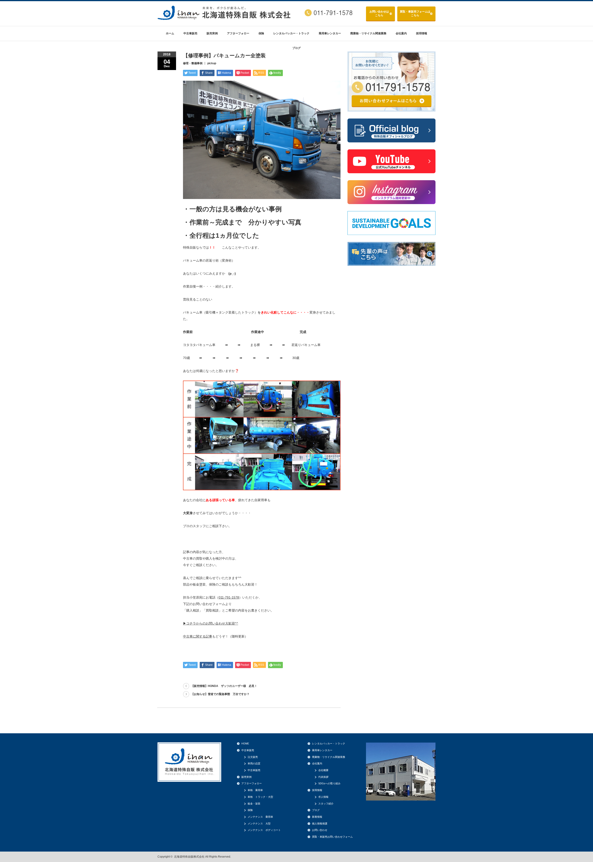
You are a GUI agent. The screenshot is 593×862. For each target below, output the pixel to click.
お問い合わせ (379, 13)
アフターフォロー (238, 33)
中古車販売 (190, 33)
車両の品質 (254, 763)
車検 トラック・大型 (260, 796)
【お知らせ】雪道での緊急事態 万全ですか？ (220, 694)
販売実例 (212, 33)
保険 (261, 33)
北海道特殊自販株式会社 (189, 856)
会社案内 (401, 33)
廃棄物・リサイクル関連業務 (368, 33)
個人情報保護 (319, 823)
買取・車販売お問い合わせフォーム (332, 836)
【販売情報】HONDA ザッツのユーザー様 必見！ (224, 686)
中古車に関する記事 (197, 636)
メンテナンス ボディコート (264, 830)
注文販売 (253, 757)
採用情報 (421, 33)
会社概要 (323, 770)
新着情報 (317, 816)
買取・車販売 (415, 13)
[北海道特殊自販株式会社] (225, 18)
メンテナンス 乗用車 (260, 816)
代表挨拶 (323, 776)
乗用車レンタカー (330, 33)
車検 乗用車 (255, 790)
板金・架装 (254, 803)
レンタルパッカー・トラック (291, 33)
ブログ (296, 48)
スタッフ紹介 (326, 803)
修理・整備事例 (192, 63)
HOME (245, 743)
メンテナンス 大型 (259, 823)
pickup (211, 63)
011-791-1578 (229, 597)
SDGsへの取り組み (329, 783)
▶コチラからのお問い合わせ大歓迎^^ (210, 623)
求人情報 (323, 796)
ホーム (170, 33)
